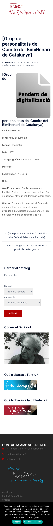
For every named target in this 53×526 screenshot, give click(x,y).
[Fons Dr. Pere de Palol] (26, 8)
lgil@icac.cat (13, 459)
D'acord (16, 522)
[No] (49, 514)
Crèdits (6, 499)
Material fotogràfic (23, 65)
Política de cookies (12, 495)
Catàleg (6, 65)
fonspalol (11, 62)
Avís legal (7, 492)
